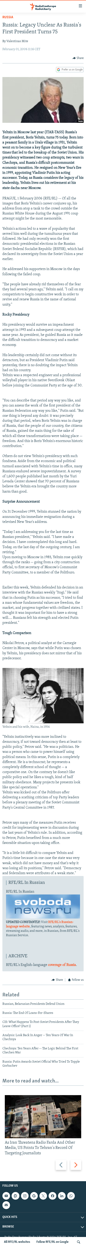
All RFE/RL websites (17, 1242)
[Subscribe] (6, 1205)
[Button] (78, 58)
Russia (7, 17)
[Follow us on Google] (34, 1196)
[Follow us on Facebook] (52, 1196)
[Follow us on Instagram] (25, 1196)
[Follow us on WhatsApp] (71, 1196)
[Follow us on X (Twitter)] (43, 1196)
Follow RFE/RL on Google (52, 1242)
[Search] (79, 1242)
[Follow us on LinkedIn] (62, 1196)
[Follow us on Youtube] (6, 1196)
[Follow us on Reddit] (15, 1196)
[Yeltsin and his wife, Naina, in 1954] (43, 722)
